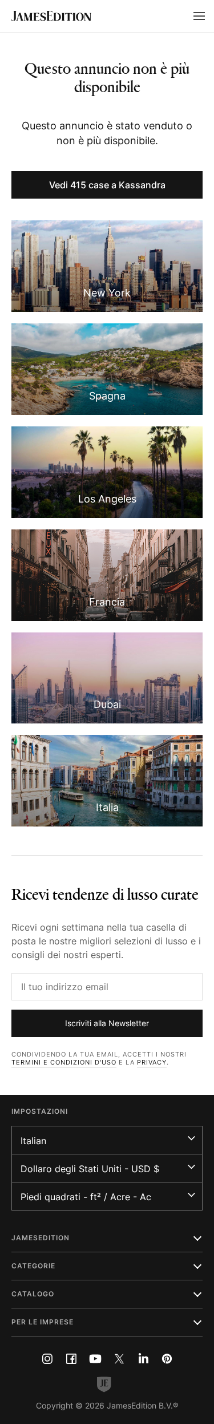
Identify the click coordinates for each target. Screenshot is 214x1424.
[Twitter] (119, 1358)
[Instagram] (47, 1358)
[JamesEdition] (51, 16)
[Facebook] (71, 1358)
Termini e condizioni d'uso (63, 1062)
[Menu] (199, 16)
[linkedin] (143, 1358)
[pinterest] (167, 1358)
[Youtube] (95, 1358)
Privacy (152, 1062)
